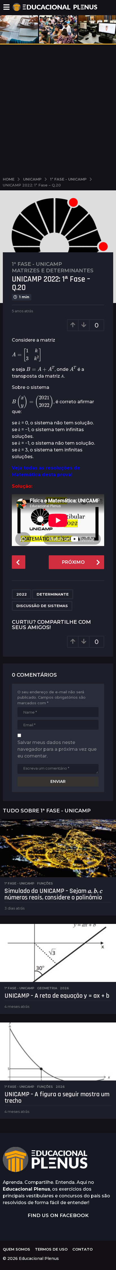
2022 (21, 594)
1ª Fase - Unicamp (37, 264)
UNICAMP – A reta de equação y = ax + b (57, 996)
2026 (64, 988)
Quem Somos (16, 1249)
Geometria (47, 988)
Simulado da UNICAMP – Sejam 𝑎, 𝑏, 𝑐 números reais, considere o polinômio (53, 894)
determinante (53, 594)
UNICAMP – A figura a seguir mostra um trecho (57, 1097)
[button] (6, 7)
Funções (45, 883)
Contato (82, 1249)
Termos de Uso (51, 1249)
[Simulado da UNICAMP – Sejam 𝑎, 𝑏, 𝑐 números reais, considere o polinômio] (58, 848)
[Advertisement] (58, 110)
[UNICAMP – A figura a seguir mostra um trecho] (58, 1051)
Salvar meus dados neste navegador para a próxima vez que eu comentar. (57, 749)
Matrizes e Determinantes (52, 270)
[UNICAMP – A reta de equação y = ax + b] (58, 953)
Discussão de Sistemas (42, 605)
